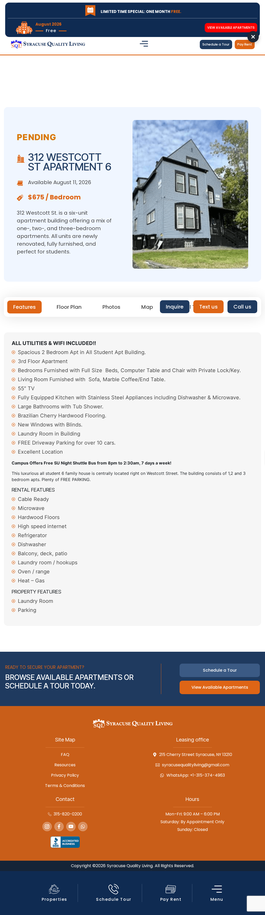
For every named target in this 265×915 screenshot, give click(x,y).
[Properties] (54, 889)
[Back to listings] (253, 36)
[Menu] (217, 889)
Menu (216, 899)
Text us (208, 306)
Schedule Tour (113, 899)
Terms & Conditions (65, 785)
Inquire (174, 306)
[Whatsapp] (82, 826)
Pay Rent (171, 899)
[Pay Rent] (171, 889)
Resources (65, 765)
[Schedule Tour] (113, 889)
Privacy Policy (65, 775)
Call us (242, 306)
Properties (54, 899)
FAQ (65, 754)
